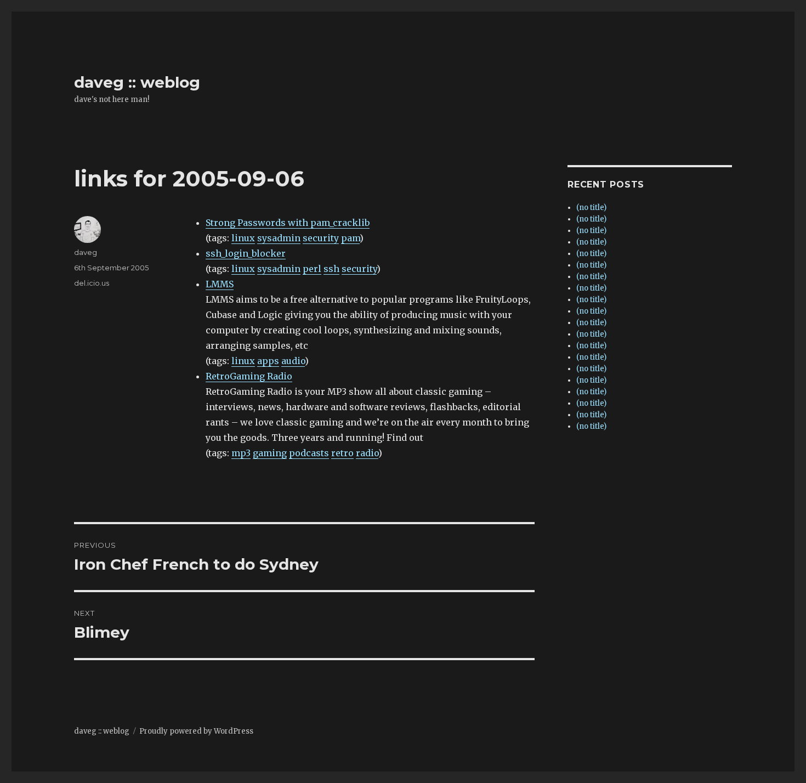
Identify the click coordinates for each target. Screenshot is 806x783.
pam (350, 237)
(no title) (591, 207)
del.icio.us (91, 283)
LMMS (220, 284)
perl (312, 268)
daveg (85, 252)
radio (367, 452)
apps (268, 360)
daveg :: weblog (137, 82)
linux (243, 237)
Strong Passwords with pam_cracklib (288, 222)
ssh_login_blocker (246, 253)
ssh (331, 268)
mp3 (241, 452)
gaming (270, 452)
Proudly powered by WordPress (196, 731)
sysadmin (278, 237)
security (321, 237)
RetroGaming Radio (249, 376)
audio (293, 360)
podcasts (309, 452)
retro (342, 452)
